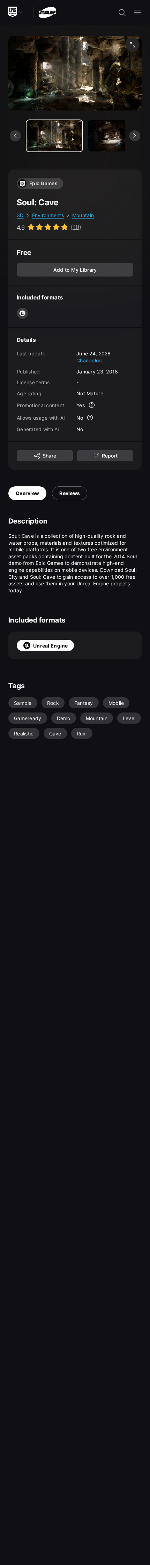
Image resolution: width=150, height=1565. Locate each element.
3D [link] (20, 215)
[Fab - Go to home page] (47, 12)
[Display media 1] (116, 135)
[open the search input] (122, 12)
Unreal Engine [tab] (50, 646)
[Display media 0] (54, 135)
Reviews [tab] (69, 493)
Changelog (89, 360)
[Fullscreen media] (133, 45)
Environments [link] (48, 215)
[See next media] (134, 135)
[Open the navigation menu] (137, 12)
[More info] (92, 405)
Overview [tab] (27, 493)
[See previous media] (15, 135)
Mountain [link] (83, 215)
